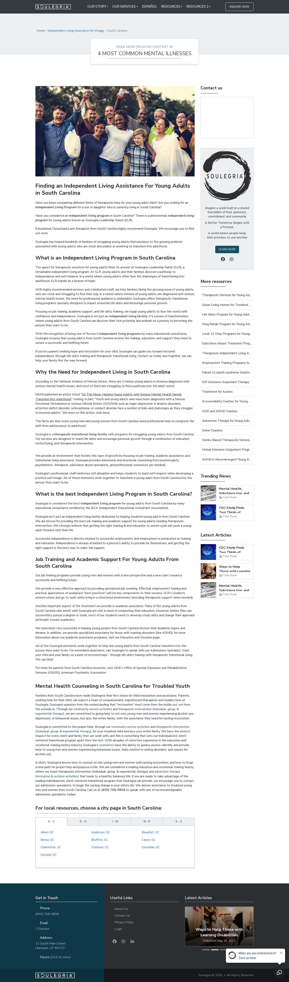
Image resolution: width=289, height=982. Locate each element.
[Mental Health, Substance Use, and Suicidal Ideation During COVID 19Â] (208, 493)
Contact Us (122, 915)
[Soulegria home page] (69, 975)
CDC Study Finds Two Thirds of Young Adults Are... (233, 512)
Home (40, 31)
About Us (121, 909)
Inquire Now (239, 7)
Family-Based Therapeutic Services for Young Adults (227, 440)
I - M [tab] (115, 821)
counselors (106, 745)
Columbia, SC (151, 847)
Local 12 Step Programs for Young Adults (227, 334)
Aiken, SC (47, 832)
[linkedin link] (132, 941)
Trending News (216, 476)
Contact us (211, 88)
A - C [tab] (51, 821)
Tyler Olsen (230, 497)
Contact (44, 929)
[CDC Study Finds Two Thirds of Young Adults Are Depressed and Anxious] (208, 512)
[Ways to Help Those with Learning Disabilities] (208, 571)
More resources (216, 281)
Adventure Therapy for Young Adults (227, 421)
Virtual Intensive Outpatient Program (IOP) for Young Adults (227, 449)
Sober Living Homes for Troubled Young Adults (227, 305)
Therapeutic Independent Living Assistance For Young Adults (227, 353)
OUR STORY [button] (96, 6)
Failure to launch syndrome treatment (227, 372)
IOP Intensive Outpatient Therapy (225, 382)
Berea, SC (47, 840)
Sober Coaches (212, 430)
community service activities (93, 709)
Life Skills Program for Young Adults (227, 314)
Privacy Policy (123, 922)
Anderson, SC (100, 832)
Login (118, 929)
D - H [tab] (83, 821)
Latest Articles (216, 535)
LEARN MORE (227, 249)
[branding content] (55, 7)
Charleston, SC (50, 847)
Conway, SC (48, 855)
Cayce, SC (148, 840)
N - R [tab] (147, 821)
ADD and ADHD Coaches (219, 411)
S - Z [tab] (179, 821)
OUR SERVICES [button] (124, 6)
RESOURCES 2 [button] (197, 6)
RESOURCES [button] (170, 6)
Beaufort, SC (150, 832)
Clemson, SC (100, 847)
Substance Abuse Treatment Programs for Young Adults (227, 343)
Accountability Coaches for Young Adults (227, 401)
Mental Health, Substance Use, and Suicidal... (234, 493)
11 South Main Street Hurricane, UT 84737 (50, 945)
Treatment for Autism (217, 392)
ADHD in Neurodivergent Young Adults (227, 459)
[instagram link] (123, 941)
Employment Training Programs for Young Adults (227, 363)
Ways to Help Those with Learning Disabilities (234, 571)
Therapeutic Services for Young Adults (227, 295)
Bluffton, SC (99, 840)
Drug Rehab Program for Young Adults (227, 324)
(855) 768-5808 (47, 914)
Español (149, 6)
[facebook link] (114, 941)
